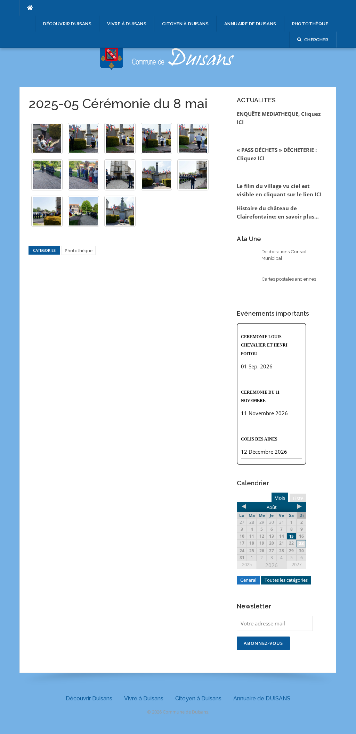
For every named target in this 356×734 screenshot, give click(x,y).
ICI (318, 194)
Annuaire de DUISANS (250, 23)
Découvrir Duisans (67, 23)
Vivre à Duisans (126, 23)
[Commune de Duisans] (178, 50)
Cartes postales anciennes (288, 279)
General (248, 580)
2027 (296, 564)
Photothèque (310, 23)
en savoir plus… (298, 216)
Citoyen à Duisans (185, 23)
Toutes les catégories (286, 580)
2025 (247, 564)
